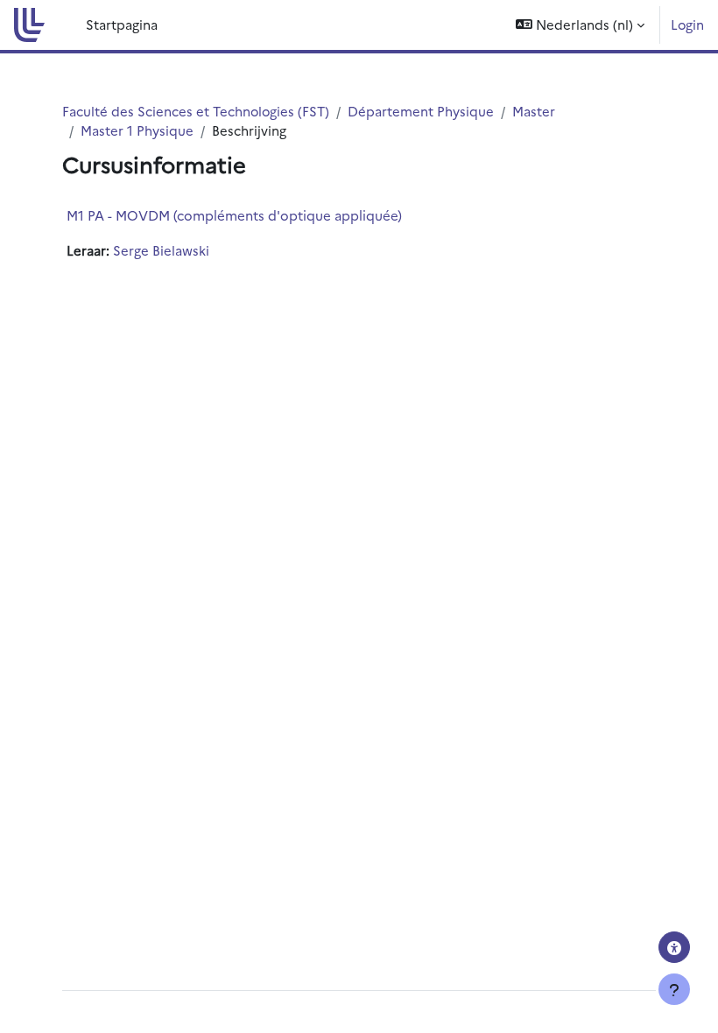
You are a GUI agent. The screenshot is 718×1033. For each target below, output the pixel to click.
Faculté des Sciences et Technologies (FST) (195, 111)
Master (533, 111)
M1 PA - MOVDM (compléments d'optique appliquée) (234, 215)
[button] (580, 25)
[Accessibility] (674, 947)
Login (687, 24)
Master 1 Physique (137, 130)
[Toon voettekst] (674, 989)
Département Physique (421, 111)
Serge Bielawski (161, 250)
